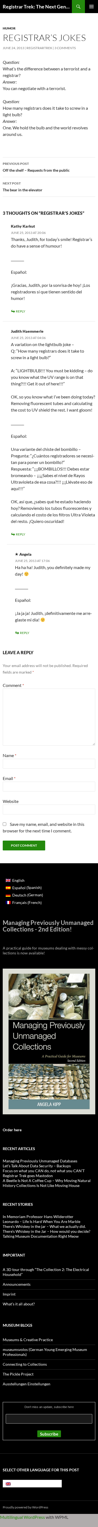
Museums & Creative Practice (28, 1339)
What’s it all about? (19, 1304)
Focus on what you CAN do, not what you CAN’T (44, 1170)
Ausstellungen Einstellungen (26, 1384)
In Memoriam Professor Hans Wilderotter (38, 1216)
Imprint (9, 1294)
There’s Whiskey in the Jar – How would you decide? (46, 1231)
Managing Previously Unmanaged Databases (40, 1161)
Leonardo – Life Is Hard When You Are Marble (41, 1221)
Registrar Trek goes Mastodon (28, 1175)
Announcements (16, 1284)
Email (9, 778)
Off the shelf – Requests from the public (36, 167)
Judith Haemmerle (27, 331)
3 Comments (65, 48)
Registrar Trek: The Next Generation (37, 7)
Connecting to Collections (25, 1364)
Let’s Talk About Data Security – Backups (37, 1165)
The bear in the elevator (22, 186)
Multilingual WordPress (22, 1517)
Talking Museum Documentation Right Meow (41, 1236)
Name (9, 755)
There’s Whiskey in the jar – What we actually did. (44, 1226)
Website (11, 801)
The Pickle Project (18, 1374)
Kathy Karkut (23, 226)
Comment (13, 685)
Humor (9, 28)
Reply (20, 311)
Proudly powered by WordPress (25, 1507)
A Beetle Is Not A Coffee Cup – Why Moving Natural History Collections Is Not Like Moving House (47, 1183)
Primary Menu (91, 6)
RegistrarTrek (39, 48)
